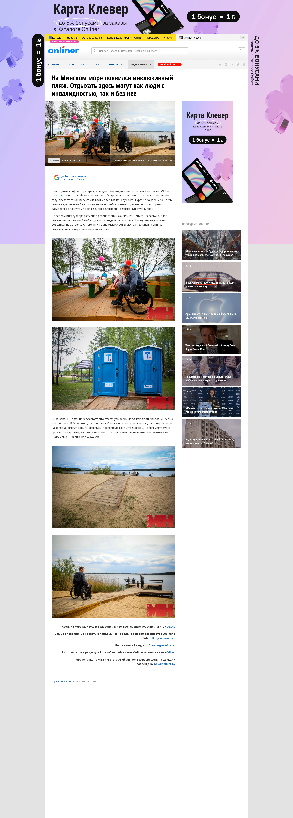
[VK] (232, 64)
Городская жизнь (61, 681)
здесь (171, 626)
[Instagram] (226, 64)
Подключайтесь (163, 638)
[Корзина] (241, 50)
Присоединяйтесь (161, 645)
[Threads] (243, 64)
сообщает (58, 195)
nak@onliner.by (164, 664)
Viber (170, 652)
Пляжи (93, 681)
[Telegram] (220, 64)
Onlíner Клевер (192, 37)
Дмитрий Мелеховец (134, 160)
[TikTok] (238, 64)
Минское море (81, 681)
